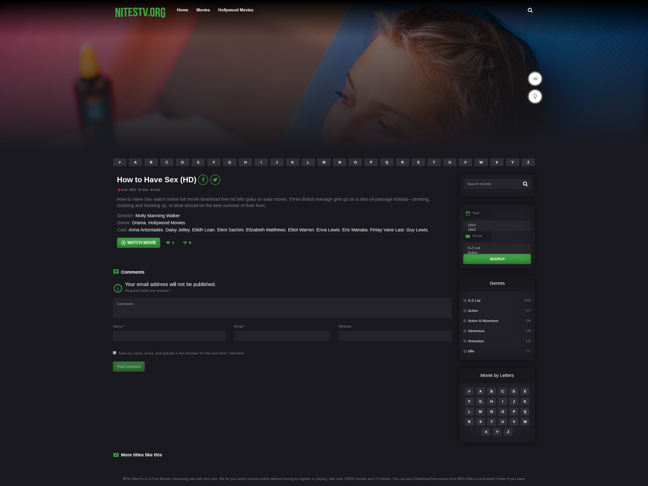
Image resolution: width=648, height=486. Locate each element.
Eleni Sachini (230, 229)
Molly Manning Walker (157, 215)
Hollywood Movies (235, 10)
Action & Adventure (483, 321)
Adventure (476, 331)
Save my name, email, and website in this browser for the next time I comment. (181, 353)
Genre (477, 236)
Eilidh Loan (203, 229)
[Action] (497, 252)
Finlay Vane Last (387, 229)
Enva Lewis (328, 229)
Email (239, 326)
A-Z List (474, 300)
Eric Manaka (355, 229)
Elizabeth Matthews (266, 229)
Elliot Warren (301, 229)
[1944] (497, 225)
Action (473, 311)
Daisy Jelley (178, 229)
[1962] (497, 230)
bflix (471, 351)
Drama (139, 222)
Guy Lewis (417, 229)
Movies (203, 10)
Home (182, 10)
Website (345, 326)
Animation (476, 341)
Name (119, 326)
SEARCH (497, 259)
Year (476, 213)
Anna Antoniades (146, 229)
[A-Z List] (497, 248)
